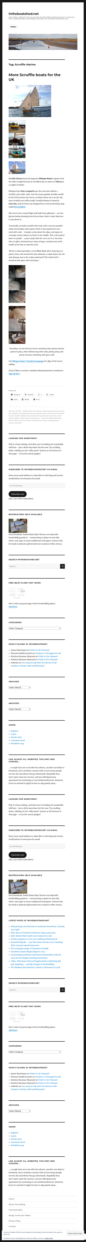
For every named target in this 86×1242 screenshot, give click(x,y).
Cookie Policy (48, 1238)
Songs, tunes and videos (19, 1215)
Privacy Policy (15, 1221)
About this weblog (17, 1204)
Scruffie (28, 420)
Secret (45, 420)
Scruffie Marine (36, 420)
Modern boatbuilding (22, 416)
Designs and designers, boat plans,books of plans (30, 413)
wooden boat (35, 418)
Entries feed (16, 737)
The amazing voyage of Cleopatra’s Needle (30, 948)
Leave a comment (15, 423)
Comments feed (18, 740)
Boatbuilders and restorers (32, 411)
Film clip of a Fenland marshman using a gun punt (33, 933)
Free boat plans (16, 1210)
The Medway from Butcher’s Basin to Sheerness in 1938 (35, 967)
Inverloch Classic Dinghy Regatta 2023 (28, 951)
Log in (13, 734)
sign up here (14, 374)
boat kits (45, 418)
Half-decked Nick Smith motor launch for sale (31, 936)
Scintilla (21, 420)
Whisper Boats (53, 420)
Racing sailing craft (38, 416)
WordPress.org (17, 743)
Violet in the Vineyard (39, 650)
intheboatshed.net (24, 14)
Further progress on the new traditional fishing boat (34, 939)
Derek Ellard (13, 420)
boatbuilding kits (55, 418)
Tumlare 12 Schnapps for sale (48, 653)
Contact (12, 1226)
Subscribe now (17, 494)
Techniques (25, 418)
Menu (13, 27)
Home (11, 1199)
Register (14, 731)
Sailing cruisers (51, 416)
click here (13, 607)
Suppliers (16, 418)
